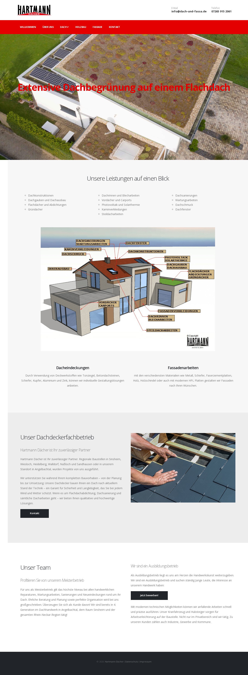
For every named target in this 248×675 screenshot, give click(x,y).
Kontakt (114, 27)
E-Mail (174, 8)
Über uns (47, 27)
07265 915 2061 (221, 11)
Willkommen (28, 27)
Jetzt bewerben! (149, 595)
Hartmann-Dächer (114, 661)
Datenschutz (132, 661)
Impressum (145, 661)
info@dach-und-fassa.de (189, 11)
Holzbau (80, 27)
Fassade (97, 27)
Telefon (215, 8)
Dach (63, 27)
